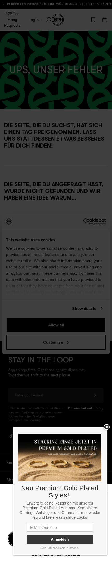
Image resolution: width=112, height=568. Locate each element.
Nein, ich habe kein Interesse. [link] (59, 547)
